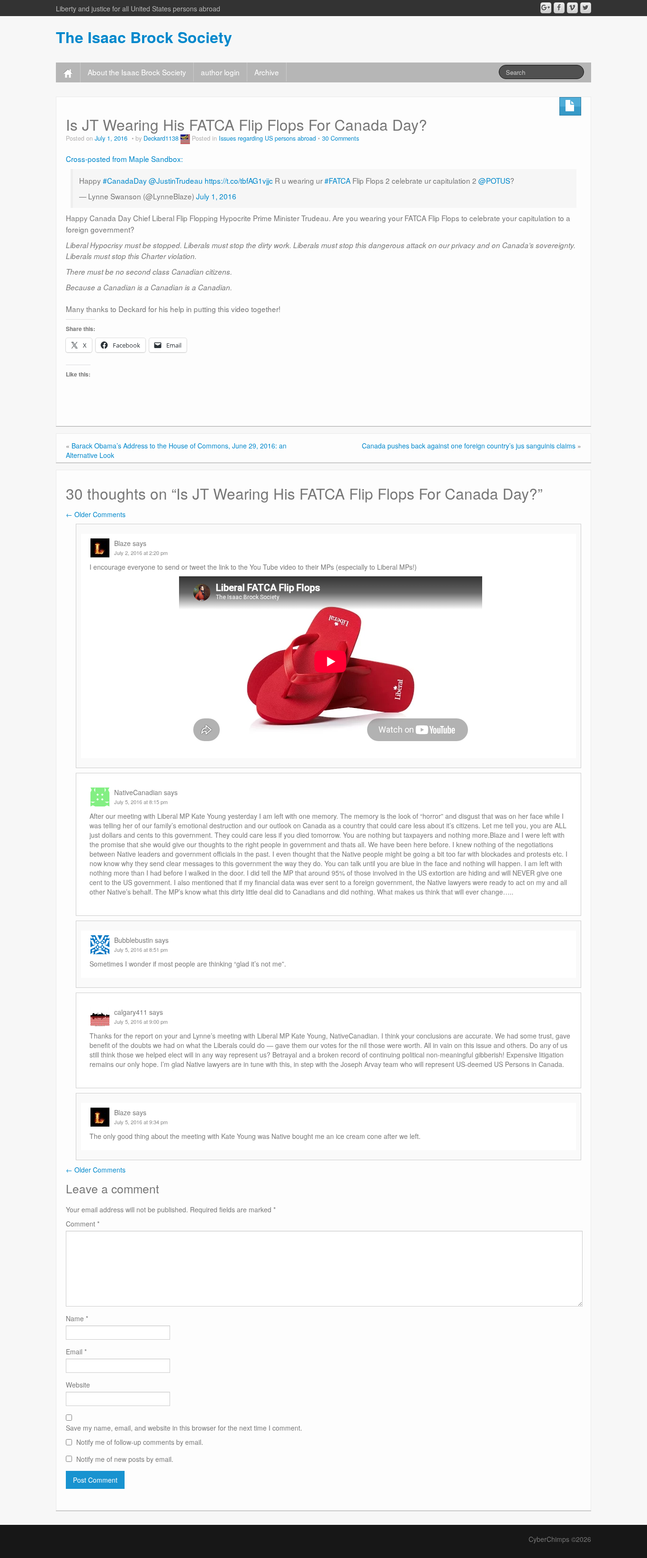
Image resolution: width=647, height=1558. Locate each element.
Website (78, 1384)
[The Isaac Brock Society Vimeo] (572, 7)
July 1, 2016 (216, 196)
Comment (82, 1223)
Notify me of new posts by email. (124, 1459)
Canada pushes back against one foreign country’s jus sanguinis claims (468, 445)
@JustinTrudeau (176, 180)
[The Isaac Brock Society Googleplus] (545, 7)
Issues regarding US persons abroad (267, 138)
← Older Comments (96, 514)
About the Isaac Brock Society (137, 72)
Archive (266, 72)
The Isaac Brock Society (144, 37)
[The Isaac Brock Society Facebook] (559, 7)
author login (220, 72)
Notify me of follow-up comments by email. (139, 1442)
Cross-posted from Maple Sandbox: (124, 158)
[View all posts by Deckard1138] (185, 138)
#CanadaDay (125, 180)
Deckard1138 (161, 138)
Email (76, 1351)
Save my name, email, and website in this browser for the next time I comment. (184, 1428)
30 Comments (340, 138)
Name (77, 1318)
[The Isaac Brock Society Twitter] (585, 7)
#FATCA (337, 180)
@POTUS (494, 180)
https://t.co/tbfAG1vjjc (239, 180)
